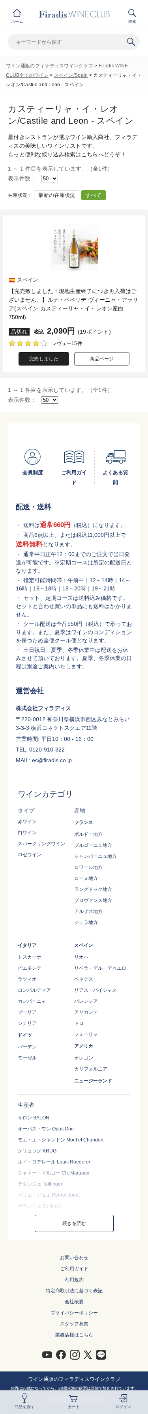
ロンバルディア (34, 990)
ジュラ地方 (86, 922)
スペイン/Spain (71, 75)
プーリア (27, 1012)
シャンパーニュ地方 (95, 856)
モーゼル (27, 1058)
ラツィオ (27, 979)
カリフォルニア (90, 1069)
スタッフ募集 (74, 1324)
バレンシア (86, 1001)
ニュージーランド (93, 1081)
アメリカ (83, 1046)
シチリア (27, 1023)
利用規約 (74, 1279)
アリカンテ (86, 1012)
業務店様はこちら (74, 1335)
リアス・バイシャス (95, 990)
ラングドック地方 (93, 889)
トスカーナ (29, 957)
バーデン (27, 1047)
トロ (79, 1023)
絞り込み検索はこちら (70, 154)
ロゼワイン (29, 854)
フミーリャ (86, 1034)
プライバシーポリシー (74, 1313)
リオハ (81, 957)
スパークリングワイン (41, 843)
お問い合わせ (74, 1257)
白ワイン (27, 832)
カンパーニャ (32, 1001)
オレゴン (83, 1058)
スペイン (83, 945)
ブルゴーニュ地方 (93, 845)
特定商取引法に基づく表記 (74, 1290)
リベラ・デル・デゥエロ (100, 968)
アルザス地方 (88, 911)
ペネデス (83, 979)
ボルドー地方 (88, 834)
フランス (83, 822)
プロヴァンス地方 (93, 900)
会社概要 (74, 1302)
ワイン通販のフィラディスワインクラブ (49, 66)
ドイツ (25, 1035)
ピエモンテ (29, 968)
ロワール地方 (88, 867)
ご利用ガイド (74, 1268)
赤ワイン (27, 821)
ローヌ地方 (86, 878)
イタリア (27, 945)
